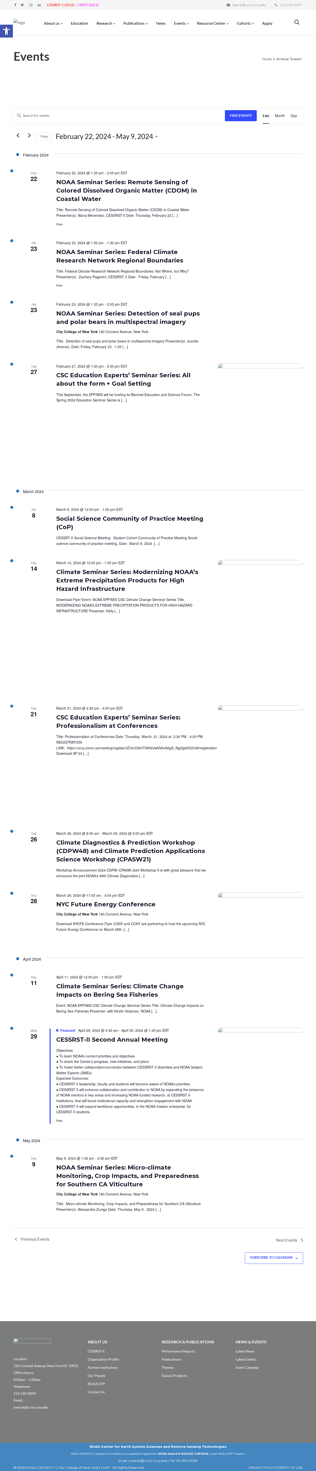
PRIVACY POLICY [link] (263, 1468)
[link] (6, 31)
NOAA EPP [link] (96, 1384)
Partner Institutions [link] (103, 1367)
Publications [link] (171, 1359)
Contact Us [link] (96, 1392)
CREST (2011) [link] (88, 5)
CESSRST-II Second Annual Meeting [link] (112, 1039)
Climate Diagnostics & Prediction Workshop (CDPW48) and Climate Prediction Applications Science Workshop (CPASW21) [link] (130, 851)
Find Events (241, 115)
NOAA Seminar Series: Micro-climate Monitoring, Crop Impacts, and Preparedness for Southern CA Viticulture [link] (127, 1176)
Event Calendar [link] (247, 1367)
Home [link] (267, 59)
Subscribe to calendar (271, 1257)
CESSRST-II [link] (96, 1351)
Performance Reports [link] (178, 1351)
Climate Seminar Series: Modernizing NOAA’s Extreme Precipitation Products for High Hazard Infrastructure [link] (127, 580)
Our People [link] (96, 1375)
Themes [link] (168, 1367)
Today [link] (44, 136)
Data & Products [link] (174, 1375)
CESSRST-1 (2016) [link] (60, 5)
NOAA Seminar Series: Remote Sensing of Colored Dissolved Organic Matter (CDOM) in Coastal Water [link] (126, 190)
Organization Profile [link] (103, 1359)
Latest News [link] (245, 1351)
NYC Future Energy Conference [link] (106, 904)
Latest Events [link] (246, 1359)
